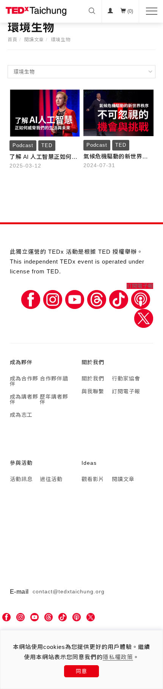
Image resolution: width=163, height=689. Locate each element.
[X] (143, 318)
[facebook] (6, 617)
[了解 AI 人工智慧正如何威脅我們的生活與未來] (44, 112)
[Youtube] (74, 299)
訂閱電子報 (140, 286)
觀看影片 (93, 479)
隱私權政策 (118, 657)
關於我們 (93, 379)
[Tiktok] (118, 299)
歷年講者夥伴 (54, 399)
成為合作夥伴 (24, 381)
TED (46, 145)
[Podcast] (140, 299)
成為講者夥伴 (24, 399)
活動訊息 (21, 479)
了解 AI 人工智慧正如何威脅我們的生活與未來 (43, 157)
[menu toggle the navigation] (149, 11)
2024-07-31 (99, 165)
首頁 (12, 39)
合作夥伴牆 (54, 379)
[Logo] (36, 11)
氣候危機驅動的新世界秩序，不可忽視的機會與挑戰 (115, 157)
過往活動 (51, 479)
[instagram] (20, 617)
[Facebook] (30, 299)
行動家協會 (126, 379)
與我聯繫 (93, 391)
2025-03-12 (25, 166)
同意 (81, 671)
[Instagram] (52, 299)
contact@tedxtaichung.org (69, 591)
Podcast (23, 145)
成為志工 (21, 415)
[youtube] (34, 617)
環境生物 (61, 39)
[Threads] (96, 299)
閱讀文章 (34, 39)
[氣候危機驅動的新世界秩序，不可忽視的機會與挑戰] (118, 112)
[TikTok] (62, 617)
